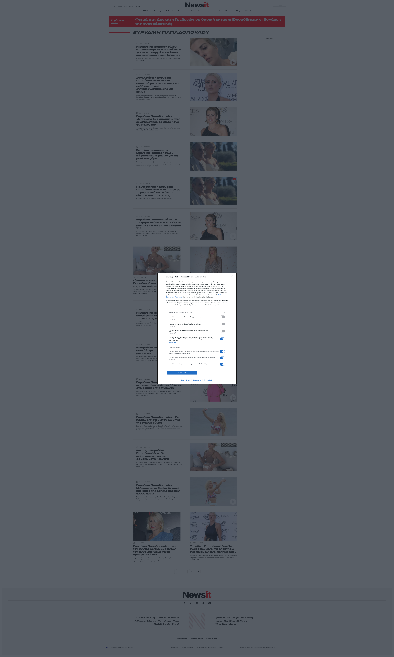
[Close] (232, 277)
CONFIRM (182, 373)
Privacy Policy (208, 380)
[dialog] (197, 328)
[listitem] (197, 312)
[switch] (222, 316)
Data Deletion (185, 380)
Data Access (197, 380)
